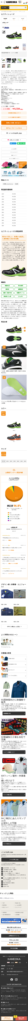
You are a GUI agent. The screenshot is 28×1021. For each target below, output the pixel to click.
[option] (14, 41)
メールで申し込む (14, 859)
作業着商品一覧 (6, 713)
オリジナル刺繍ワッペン (13, 158)
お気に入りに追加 (14, 140)
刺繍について (13, 155)
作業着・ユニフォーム (13, 11)
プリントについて (13, 152)
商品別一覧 (6, 11)
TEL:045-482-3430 (14, 932)
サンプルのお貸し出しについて (10, 996)
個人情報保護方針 (7, 914)
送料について (6, 1002)
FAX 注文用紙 (14, 948)
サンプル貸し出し (7, 843)
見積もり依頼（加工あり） (14, 123)
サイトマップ (18, 907)
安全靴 (16, 183)
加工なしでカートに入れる (7, 1018)
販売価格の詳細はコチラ (14, 112)
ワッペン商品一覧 (7, 794)
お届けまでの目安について (9, 1008)
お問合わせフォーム (14, 935)
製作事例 (4, 905)
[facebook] (11, 979)
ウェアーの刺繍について (9, 752)
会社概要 (17, 914)
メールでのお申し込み (15, 133)
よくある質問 (13, 148)
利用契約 (5, 912)
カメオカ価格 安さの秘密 (14, 117)
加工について (5, 907)
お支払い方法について (8, 988)
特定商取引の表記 (19, 912)
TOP (2, 11)
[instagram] (16, 979)
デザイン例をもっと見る (13, 626)
